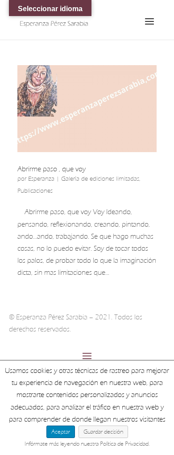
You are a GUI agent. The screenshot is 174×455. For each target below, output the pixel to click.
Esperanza (41, 178)
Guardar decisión (103, 431)
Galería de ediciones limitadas (100, 178)
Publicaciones (35, 190)
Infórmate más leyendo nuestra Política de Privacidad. (87, 443)
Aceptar (60, 431)
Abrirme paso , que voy (51, 169)
